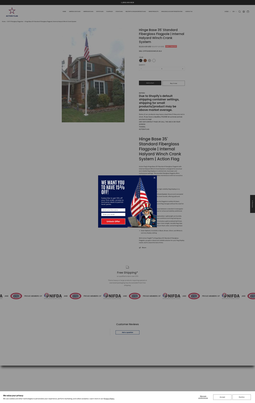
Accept (222, 397)
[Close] (154, 177)
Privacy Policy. (109, 399)
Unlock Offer (113, 221)
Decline (241, 397)
